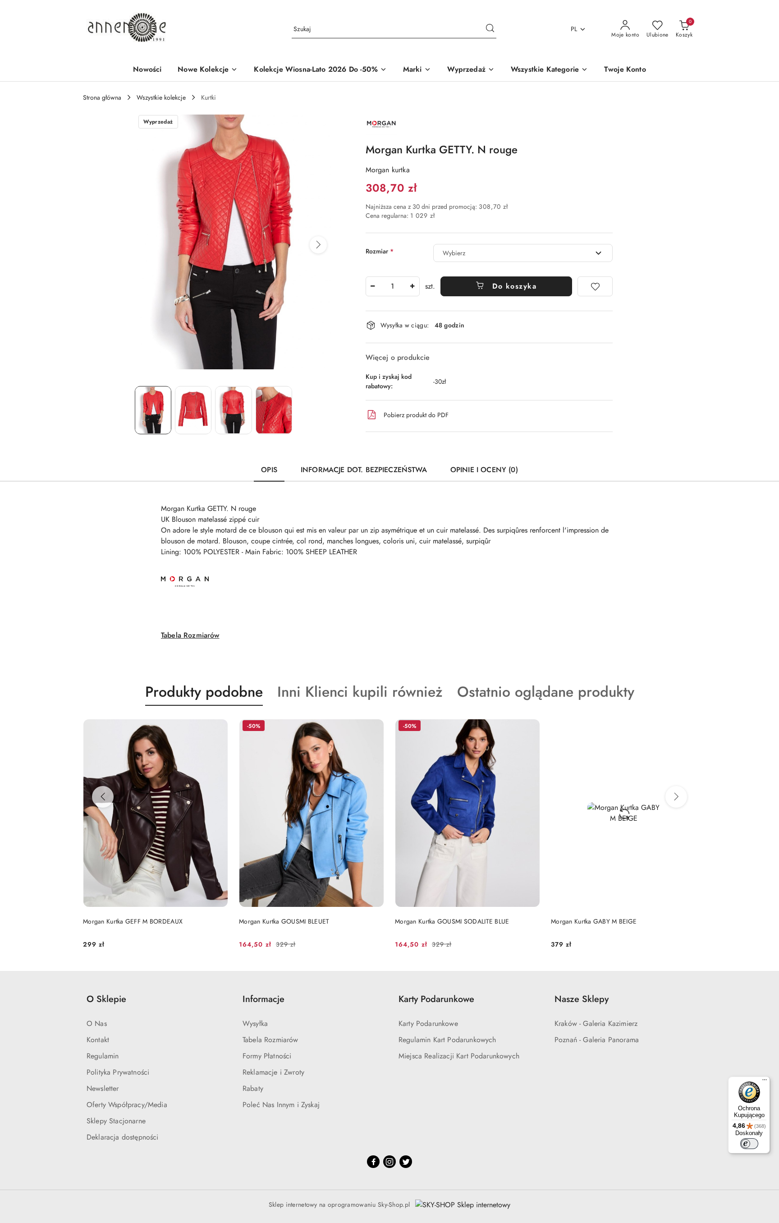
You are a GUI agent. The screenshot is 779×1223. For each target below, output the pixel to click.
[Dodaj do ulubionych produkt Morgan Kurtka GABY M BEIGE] (685, 727)
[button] (318, 244)
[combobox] (523, 253)
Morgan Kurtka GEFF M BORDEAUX (133, 921)
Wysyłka (255, 1023)
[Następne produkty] (676, 797)
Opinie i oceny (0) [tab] (484, 469)
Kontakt (98, 1039)
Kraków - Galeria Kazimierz (595, 1023)
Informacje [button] (263, 999)
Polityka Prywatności (118, 1072)
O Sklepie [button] (106, 999)
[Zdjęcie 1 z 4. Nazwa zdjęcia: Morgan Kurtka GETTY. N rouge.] (153, 410)
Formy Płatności (267, 1056)
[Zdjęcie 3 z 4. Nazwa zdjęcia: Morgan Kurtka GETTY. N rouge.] (233, 410)
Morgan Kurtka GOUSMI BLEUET (284, 921)
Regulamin (103, 1056)
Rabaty (253, 1088)
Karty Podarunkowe (428, 1023)
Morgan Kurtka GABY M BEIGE (594, 921)
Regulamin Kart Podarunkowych (447, 1039)
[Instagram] (389, 1161)
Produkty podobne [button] (204, 691)
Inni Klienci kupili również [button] (360, 691)
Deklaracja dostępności (123, 1137)
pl (574, 28)
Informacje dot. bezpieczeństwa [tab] (364, 469)
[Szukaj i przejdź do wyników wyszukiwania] (490, 29)
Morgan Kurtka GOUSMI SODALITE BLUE (452, 921)
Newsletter (103, 1088)
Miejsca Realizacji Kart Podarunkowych (459, 1056)
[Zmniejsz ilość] (373, 286)
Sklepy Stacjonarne (116, 1121)
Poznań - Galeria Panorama (596, 1039)
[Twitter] (405, 1161)
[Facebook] (373, 1161)
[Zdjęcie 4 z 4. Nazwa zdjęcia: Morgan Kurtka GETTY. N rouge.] (274, 410)
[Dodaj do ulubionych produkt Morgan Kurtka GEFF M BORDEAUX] (218, 727)
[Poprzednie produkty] (103, 797)
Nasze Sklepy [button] (581, 999)
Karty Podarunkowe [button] (436, 999)
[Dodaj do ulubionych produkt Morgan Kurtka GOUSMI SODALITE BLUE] (529, 727)
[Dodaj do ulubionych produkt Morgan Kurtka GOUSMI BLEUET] (373, 727)
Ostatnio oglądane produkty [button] (545, 691)
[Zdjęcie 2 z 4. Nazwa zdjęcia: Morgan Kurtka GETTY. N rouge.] (193, 410)
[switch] (749, 1143)
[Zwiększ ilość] (412, 286)
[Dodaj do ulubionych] (595, 286)
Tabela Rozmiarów (190, 635)
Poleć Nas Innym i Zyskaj (281, 1104)
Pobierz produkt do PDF (416, 414)
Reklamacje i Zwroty (273, 1072)
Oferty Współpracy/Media (127, 1104)
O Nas (97, 1023)
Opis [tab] (269, 469)
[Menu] (764, 1081)
